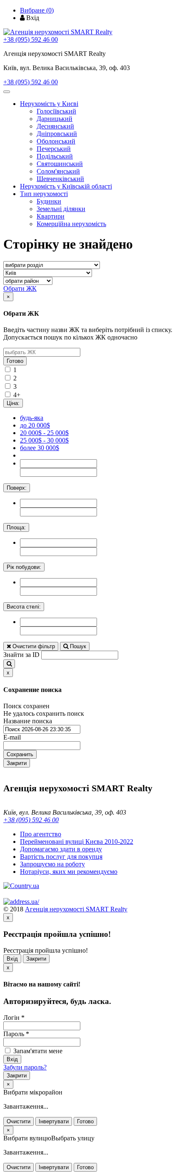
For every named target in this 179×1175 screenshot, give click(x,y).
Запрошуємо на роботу (52, 864)
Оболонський (56, 141)
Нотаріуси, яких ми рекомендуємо (68, 871)
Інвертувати (54, 1121)
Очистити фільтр (33, 646)
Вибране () (37, 10)
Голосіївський (56, 111)
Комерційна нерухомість (71, 223)
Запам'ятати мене (37, 1050)
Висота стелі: (24, 607)
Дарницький (54, 118)
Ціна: (13, 403)
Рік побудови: (24, 567)
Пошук (77, 646)
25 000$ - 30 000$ (44, 440)
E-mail (12, 737)
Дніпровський (57, 133)
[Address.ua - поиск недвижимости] (21, 901)
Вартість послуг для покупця (61, 856)
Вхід (12, 959)
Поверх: (17, 488)
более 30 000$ (39, 447)
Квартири (51, 216)
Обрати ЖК (20, 288)
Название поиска (27, 721)
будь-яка (31, 417)
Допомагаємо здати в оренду (61, 849)
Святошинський (60, 163)
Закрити (17, 763)
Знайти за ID (21, 654)
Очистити (18, 1121)
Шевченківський (60, 178)
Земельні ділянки (61, 208)
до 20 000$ (35, 425)
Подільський (55, 156)
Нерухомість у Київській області (66, 186)
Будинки (49, 201)
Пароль (16, 1033)
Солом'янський (58, 171)
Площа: (16, 527)
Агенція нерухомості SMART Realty (76, 909)
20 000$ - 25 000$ (44, 432)
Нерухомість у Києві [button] (49, 103)
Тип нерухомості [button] (44, 193)
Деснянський (55, 126)
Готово (15, 361)
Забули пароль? (25, 1067)
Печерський (54, 148)
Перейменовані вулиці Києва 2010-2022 (76, 841)
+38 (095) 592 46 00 (30, 39)
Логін (14, 1017)
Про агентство (40, 834)
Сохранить (20, 754)
